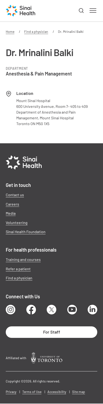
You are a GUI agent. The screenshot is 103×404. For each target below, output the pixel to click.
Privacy (11, 392)
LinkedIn (92, 309)
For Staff (51, 332)
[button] (81, 11)
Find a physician (36, 31)
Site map (78, 392)
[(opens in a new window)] (46, 358)
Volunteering (17, 222)
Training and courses (23, 259)
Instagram (10, 309)
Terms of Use (31, 392)
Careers (12, 204)
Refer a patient (18, 268)
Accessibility (56, 392)
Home (10, 31)
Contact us (15, 194)
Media (11, 213)
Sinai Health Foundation (26, 231)
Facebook (31, 309)
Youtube (72, 309)
